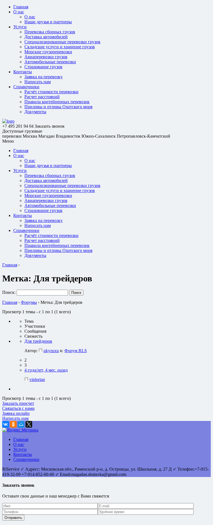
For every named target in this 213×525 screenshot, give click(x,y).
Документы (35, 111)
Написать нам (37, 81)
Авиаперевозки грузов (45, 56)
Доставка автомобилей (46, 36)
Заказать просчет (18, 403)
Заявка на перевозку (43, 76)
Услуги (20, 26)
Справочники (26, 86)
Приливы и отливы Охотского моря (58, 106)
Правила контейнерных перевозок (57, 101)
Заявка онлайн (16, 413)
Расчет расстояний (42, 96)
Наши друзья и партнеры (48, 21)
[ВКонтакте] (5, 424)
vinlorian (37, 379)
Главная (20, 6)
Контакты (22, 71)
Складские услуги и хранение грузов (59, 46)
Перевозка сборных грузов (49, 31)
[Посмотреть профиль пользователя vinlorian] (26, 379)
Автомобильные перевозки (50, 61)
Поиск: (9, 292)
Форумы (29, 302)
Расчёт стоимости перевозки (51, 91)
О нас (18, 11)
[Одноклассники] (13, 424)
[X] (29, 424)
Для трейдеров (38, 341)
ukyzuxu (51, 350)
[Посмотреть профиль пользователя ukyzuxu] (40, 350)
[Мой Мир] (21, 424)
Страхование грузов (43, 66)
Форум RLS (75, 350)
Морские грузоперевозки (48, 51)
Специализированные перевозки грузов (62, 41)
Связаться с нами (18, 408)
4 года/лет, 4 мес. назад (46, 370)
